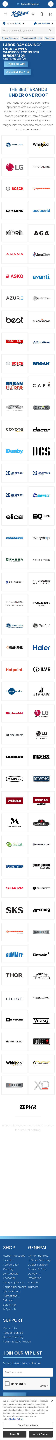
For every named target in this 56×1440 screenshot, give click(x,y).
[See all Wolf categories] (14, 1085)
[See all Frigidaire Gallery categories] (41, 582)
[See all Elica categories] (14, 516)
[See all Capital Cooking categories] (14, 407)
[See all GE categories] (14, 145)
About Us (33, 1282)
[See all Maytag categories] (41, 779)
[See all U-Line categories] (14, 999)
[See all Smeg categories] (41, 910)
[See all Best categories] (14, 320)
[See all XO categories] (41, 1085)
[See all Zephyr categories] (28, 1107)
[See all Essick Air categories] (14, 538)
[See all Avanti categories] (41, 277)
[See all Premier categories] (14, 866)
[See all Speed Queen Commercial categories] (14, 932)
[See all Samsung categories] (14, 211)
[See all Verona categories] (14, 1019)
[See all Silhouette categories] (41, 888)
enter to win (16, 64)
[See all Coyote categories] (14, 429)
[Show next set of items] (51, 3)
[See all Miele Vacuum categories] (41, 800)
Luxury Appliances (14, 1282)
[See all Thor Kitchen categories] (14, 976)
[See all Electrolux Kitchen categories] (14, 473)
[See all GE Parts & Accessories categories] (14, 625)
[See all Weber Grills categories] (41, 1041)
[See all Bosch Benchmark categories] (14, 363)
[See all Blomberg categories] (14, 342)
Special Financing (30, 4)
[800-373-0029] (41, 14)
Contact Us (10, 1328)
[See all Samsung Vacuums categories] (41, 866)
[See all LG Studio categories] (41, 735)
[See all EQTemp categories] (41, 516)
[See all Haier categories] (41, 647)
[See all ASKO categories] (14, 276)
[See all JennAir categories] (41, 691)
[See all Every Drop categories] (41, 538)
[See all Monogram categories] (14, 822)
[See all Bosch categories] (14, 188)
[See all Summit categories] (14, 954)
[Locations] (33, 14)
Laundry (8, 1260)
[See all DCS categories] (41, 451)
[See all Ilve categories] (41, 669)
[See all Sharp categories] (14, 888)
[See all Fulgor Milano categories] (41, 604)
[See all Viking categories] (41, 1021)
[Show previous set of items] (5, 3)
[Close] (52, 1400)
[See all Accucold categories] (41, 210)
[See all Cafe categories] (41, 385)
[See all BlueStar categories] (41, 342)
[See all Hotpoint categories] (14, 670)
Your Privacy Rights (28, 1425)
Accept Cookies (41, 1434)
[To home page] (20, 14)
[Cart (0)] (50, 14)
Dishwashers (10, 1273)
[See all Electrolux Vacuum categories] (14, 495)
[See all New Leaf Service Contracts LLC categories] (14, 844)
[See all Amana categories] (14, 254)
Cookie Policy (16, 1419)
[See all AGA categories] (41, 233)
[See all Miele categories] (14, 800)
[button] (5, 14)
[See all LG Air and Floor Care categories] (41, 713)
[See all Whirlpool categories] (41, 145)
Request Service (13, 1333)
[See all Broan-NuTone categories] (14, 386)
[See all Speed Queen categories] (41, 188)
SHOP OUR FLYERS (16, 79)
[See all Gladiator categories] (14, 647)
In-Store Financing (39, 1260)
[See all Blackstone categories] (41, 320)
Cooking (8, 1269)
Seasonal (9, 1278)
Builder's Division (38, 1264)
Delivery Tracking (13, 1337)
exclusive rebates (18, 72)
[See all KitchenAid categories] (14, 713)
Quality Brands (12, 1291)
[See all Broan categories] (41, 363)
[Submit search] (50, 30)
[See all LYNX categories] (41, 757)
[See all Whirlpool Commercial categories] (14, 1063)
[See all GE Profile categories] (41, 625)
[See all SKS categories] (14, 910)
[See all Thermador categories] (41, 954)
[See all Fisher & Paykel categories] (41, 560)
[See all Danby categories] (14, 451)
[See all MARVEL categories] (14, 779)
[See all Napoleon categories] (41, 822)
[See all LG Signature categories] (14, 735)
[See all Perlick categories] (41, 844)
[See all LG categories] (14, 167)
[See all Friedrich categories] (14, 582)
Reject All (14, 1434)
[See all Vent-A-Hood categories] (41, 997)
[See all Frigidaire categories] (41, 167)
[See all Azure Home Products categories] (14, 298)
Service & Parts (37, 1269)
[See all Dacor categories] (41, 429)
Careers (33, 1287)
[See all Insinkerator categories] (14, 691)
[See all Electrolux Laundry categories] (41, 473)
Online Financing (38, 1255)
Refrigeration (11, 1264)
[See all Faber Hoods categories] (14, 560)
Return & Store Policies (17, 1341)
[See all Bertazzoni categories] (41, 298)
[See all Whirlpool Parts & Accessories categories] (41, 1064)
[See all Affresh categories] (14, 232)
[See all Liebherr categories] (14, 757)
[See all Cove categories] (41, 407)
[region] (28, 1418)
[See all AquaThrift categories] (41, 254)
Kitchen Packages (14, 1255)
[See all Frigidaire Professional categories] (14, 603)
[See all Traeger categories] (41, 976)
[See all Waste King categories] (14, 1041)
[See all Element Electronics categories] (41, 495)
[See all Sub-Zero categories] (41, 932)
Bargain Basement (14, 1287)
